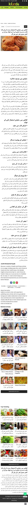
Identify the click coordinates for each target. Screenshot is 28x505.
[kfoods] (14, 4)
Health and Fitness (12, 286)
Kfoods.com (20, 496)
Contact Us (14, 498)
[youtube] (26, 0)
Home (4, 498)
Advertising (14, 500)
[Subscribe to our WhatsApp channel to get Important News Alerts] (25, 493)
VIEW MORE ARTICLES (14, 391)
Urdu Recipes (19, 7)
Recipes (7, 7)
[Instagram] (24, 0)
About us (9, 498)
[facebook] (22, 0)
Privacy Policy (21, 498)
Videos (12, 7)
